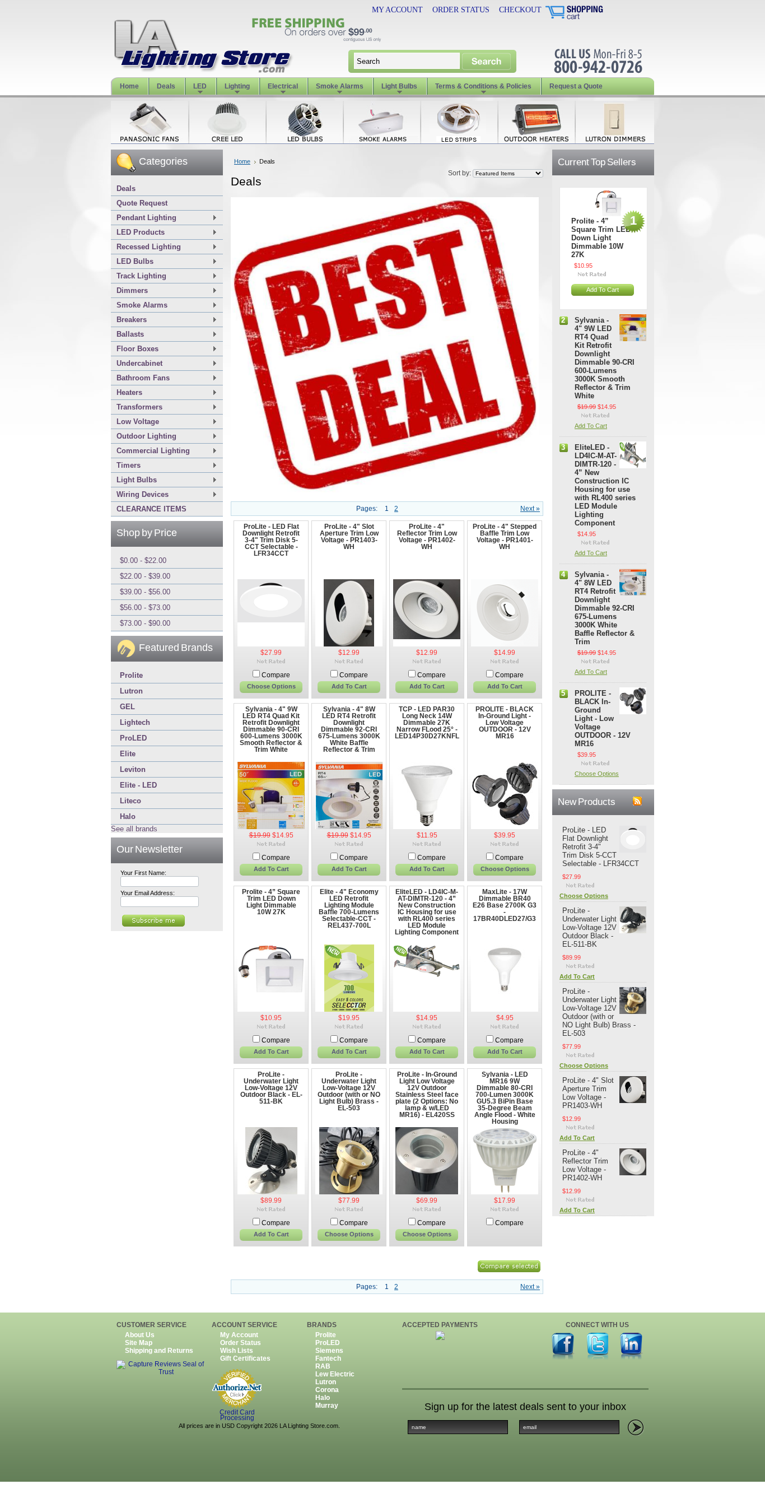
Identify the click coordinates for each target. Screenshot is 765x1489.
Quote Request (141, 203)
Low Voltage (135, 422)
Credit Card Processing (237, 1415)
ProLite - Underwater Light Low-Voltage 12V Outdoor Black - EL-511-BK (271, 1088)
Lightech (135, 722)
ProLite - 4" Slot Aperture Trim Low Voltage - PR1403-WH (349, 536)
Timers (126, 466)
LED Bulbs (132, 262)
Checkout (520, 10)
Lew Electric (334, 1374)
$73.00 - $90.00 (145, 623)
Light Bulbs (134, 480)
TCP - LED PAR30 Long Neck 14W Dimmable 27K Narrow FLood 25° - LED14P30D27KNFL (427, 722)
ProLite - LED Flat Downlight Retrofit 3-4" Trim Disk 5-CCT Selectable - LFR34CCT (271, 540)
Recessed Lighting (146, 247)
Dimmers (129, 291)
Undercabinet (136, 364)
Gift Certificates (245, 1358)
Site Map (138, 1343)
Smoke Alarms (139, 305)
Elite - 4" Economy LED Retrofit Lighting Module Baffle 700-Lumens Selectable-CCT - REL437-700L (349, 908)
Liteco (130, 801)
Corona (327, 1390)
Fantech (328, 1358)
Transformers (136, 407)
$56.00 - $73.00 (145, 607)
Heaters (126, 393)
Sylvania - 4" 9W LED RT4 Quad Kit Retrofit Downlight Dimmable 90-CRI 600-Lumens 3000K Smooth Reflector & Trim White (271, 729)
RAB (322, 1366)
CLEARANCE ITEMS (151, 509)
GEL (127, 706)
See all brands (134, 829)
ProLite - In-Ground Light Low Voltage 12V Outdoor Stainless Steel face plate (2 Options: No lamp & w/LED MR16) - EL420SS (427, 1094)
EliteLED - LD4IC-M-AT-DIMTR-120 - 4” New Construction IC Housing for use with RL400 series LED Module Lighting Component (427, 912)
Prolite (131, 675)
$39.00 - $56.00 (145, 592)
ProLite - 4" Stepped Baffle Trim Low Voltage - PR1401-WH (505, 536)
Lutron (131, 691)
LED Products (138, 233)
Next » (530, 509)
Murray (326, 1405)
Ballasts (127, 334)
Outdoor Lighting (143, 436)
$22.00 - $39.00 (145, 576)
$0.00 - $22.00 (143, 560)
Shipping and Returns (159, 1351)
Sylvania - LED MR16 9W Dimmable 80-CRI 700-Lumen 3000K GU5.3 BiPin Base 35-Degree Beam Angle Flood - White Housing (504, 1098)
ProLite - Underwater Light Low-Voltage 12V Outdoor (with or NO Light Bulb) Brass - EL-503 (349, 1091)
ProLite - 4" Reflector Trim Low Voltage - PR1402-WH (427, 536)
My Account (397, 10)
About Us (140, 1335)
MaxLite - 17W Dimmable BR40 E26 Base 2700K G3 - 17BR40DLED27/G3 (505, 905)
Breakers (129, 320)
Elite (128, 754)
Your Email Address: (147, 893)
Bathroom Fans (140, 378)
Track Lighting (138, 276)
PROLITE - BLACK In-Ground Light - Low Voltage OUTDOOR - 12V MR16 (504, 722)
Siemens (329, 1351)
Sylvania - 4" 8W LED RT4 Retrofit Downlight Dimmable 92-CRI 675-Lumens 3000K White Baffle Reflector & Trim (349, 729)
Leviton (133, 769)
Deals (126, 188)
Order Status (460, 10)
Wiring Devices (140, 495)
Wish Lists (236, 1351)
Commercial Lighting (150, 451)
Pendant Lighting (143, 218)
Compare (276, 675)
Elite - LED (138, 785)
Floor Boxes (134, 349)
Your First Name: (143, 872)
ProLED (133, 738)
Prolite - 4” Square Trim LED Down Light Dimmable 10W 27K (271, 901)
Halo (128, 816)
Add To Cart (349, 686)
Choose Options (271, 686)
